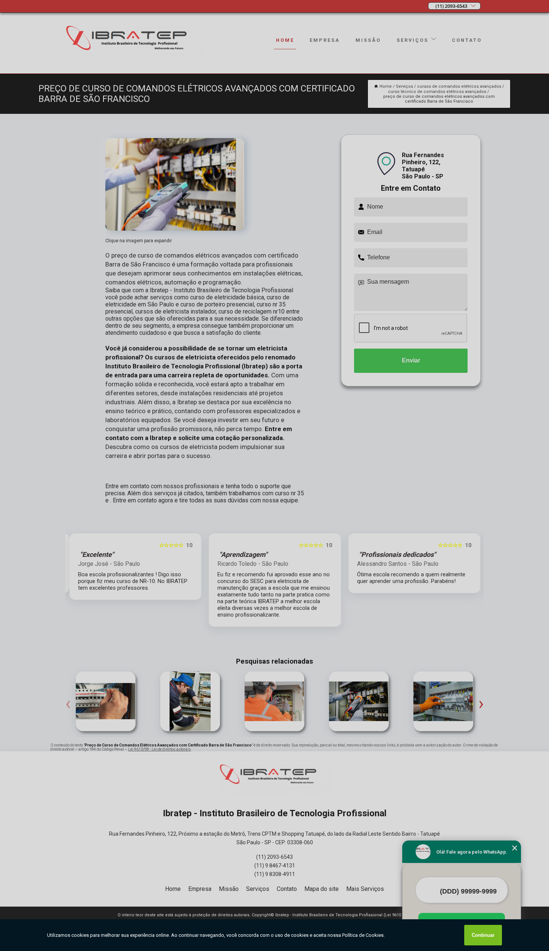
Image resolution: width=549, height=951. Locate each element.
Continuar (483, 935)
